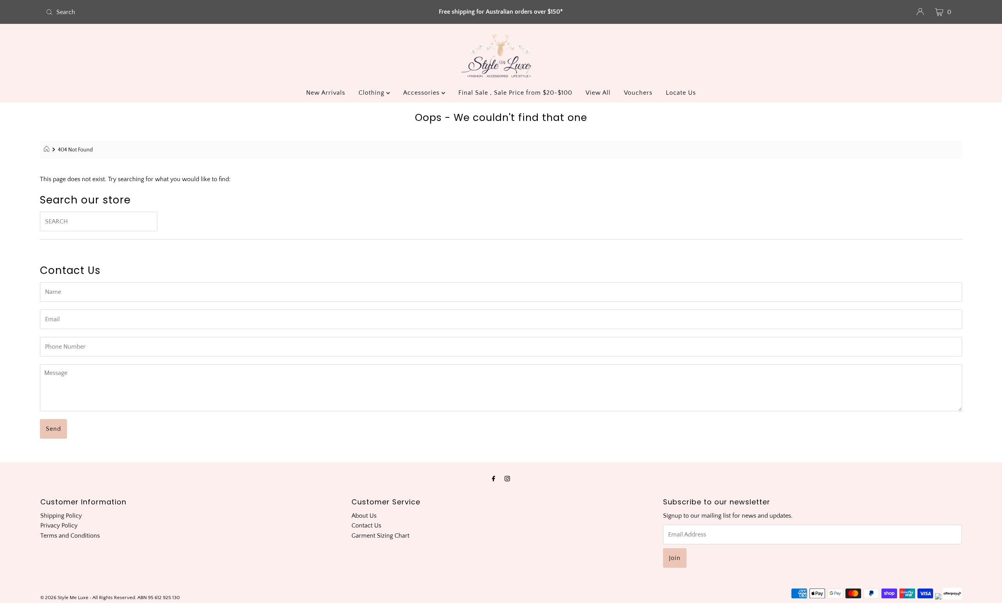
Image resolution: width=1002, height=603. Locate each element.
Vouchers (638, 92)
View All (598, 92)
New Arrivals (325, 92)
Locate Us (681, 92)
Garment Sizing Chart (380, 535)
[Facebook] (493, 479)
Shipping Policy (61, 515)
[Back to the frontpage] (47, 150)
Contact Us (366, 525)
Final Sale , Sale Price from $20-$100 (515, 92)
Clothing (372, 92)
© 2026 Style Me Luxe (65, 597)
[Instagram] (507, 479)
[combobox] (193, 12)
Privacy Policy (58, 525)
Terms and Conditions (70, 535)
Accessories (422, 92)
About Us (364, 515)
